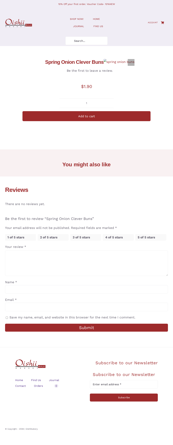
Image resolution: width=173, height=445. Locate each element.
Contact (20, 385)
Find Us (36, 380)
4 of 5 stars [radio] (114, 237)
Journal (54, 380)
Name (11, 282)
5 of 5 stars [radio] (146, 237)
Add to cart (86, 116)
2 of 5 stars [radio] (48, 237)
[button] (131, 62)
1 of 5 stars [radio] (15, 237)
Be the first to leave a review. (90, 71)
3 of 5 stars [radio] (81, 237)
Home (19, 380)
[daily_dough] (18, 20)
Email (11, 300)
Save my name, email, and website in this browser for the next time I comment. (72, 317)
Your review (15, 247)
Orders (38, 385)
